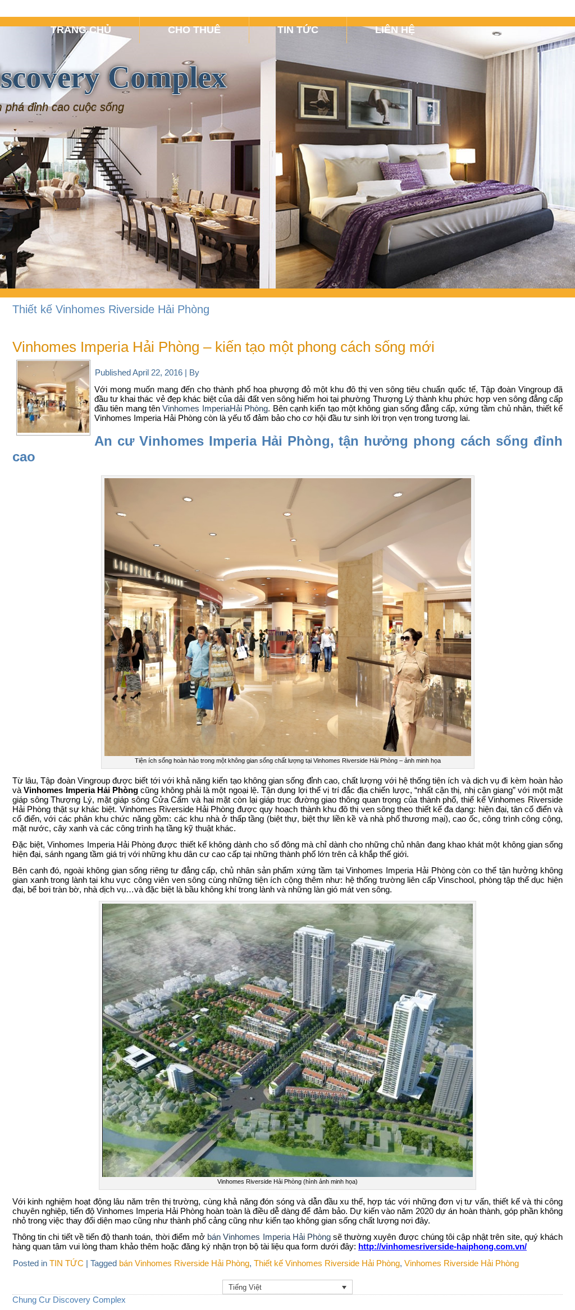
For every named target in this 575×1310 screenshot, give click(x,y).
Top (548, 1283)
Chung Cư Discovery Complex (69, 1299)
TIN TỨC (297, 29)
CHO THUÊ (194, 29)
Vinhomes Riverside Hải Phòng (461, 1263)
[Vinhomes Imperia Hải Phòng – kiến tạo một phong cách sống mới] (53, 429)
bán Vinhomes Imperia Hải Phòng (269, 1237)
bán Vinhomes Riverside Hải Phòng (184, 1263)
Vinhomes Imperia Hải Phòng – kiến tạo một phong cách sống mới (223, 346)
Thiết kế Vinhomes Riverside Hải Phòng (327, 1263)
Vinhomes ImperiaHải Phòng (215, 408)
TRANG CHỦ (81, 29)
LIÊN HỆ (395, 29)
